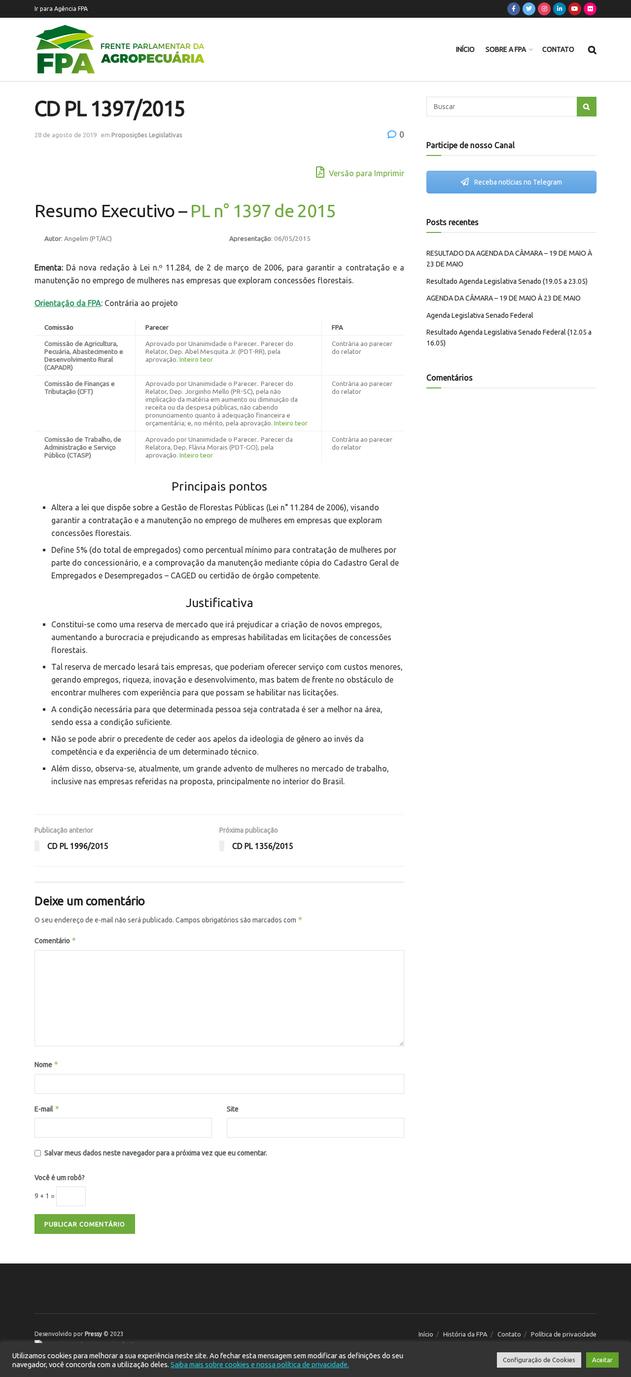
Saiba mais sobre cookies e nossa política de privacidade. (260, 1364)
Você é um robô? (60, 1178)
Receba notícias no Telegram (517, 182)
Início (465, 49)
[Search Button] (586, 106)
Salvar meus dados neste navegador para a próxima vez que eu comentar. (155, 1153)
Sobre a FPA (506, 49)
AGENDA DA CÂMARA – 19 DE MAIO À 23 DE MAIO (503, 298)
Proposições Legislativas (146, 134)
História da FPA (465, 1334)
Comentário (55, 940)
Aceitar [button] (602, 1359)
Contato (558, 49)
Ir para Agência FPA (61, 8)
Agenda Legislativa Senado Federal (479, 315)
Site (233, 1109)
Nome (47, 1064)
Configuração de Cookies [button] (539, 1359)
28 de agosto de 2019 (66, 134)
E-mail (47, 1108)
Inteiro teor (196, 359)
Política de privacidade (563, 1334)
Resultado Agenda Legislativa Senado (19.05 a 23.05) (507, 281)
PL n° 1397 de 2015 (262, 210)
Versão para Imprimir (365, 173)
